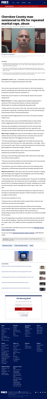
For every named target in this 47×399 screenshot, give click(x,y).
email (45, 392)
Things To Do (27, 336)
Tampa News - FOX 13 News (5, 369)
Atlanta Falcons (40, 328)
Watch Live (3, 360)
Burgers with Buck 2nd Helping (5, 358)
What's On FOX (4, 362)
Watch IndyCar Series (17, 377)
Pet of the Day (28, 333)
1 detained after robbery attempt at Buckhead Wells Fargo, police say (15, 282)
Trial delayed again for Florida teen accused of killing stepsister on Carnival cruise (17, 277)
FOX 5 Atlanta (9, 26)
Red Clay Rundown (5, 348)
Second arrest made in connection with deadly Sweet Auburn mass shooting (16, 266)
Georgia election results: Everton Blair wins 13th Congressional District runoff (16, 271)
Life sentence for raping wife (8, 54)
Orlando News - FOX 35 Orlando (5, 371)
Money (38, 343)
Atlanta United (39, 331)
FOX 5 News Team (17, 349)
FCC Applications (16, 359)
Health (2, 334)
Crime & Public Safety (5, 328)
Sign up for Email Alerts (16, 353)
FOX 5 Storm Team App (17, 332)
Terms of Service (24, 316)
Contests (15, 348)
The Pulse (3, 346)
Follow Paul (27, 331)
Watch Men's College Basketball (17, 380)
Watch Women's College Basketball (17, 382)
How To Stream (16, 345)
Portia (2, 349)
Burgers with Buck (28, 328)
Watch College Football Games (16, 372)
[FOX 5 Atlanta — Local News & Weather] (5, 2)
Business (38, 348)
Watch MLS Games (17, 386)
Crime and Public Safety (20, 245)
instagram (43, 392)
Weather (15, 325)
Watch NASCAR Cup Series (17, 376)
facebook (38, 392)
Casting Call (27, 330)
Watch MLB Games (17, 373)
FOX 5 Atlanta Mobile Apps (5, 338)
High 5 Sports (39, 333)
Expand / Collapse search (45, 3)
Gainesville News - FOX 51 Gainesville (5, 374)
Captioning (15, 360)
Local (2, 327)
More (29, 2)
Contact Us (15, 351)
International (3, 331)
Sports (38, 325)
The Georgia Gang (5, 351)
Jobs (14, 355)
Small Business (40, 351)
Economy (38, 346)
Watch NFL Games (17, 369)
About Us (15, 343)
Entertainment (4, 336)
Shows (3, 343)
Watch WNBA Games (17, 384)
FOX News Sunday (5, 340)
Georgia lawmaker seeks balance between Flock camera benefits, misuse (15, 288)
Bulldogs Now (4, 352)
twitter (40, 392)
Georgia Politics (28, 346)
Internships (15, 356)
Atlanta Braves (40, 327)
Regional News (5, 366)
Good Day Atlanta (27, 326)
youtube (36, 392)
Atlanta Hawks (39, 330)
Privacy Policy (25, 314)
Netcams (15, 328)
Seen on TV (15, 346)
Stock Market (39, 349)
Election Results (28, 348)
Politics (2, 333)
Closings (15, 327)
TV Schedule (3, 363)
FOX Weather (15, 335)
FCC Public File (16, 358)
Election (27, 343)
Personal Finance (40, 345)
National (3, 330)
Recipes (26, 334)
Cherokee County (16, 26)
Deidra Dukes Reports (5, 356)
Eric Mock (4, 26)
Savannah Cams (16, 330)
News (31, 245)
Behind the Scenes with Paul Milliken (5, 354)
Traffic (14, 334)
